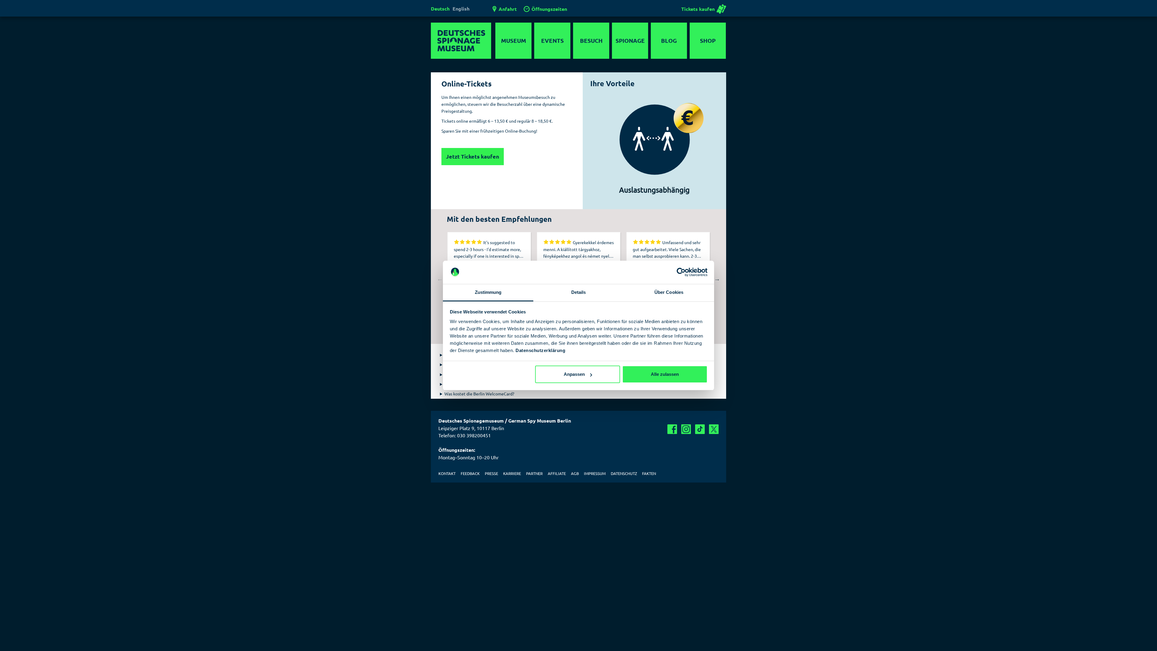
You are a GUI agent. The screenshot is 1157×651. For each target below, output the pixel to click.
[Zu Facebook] (672, 429)
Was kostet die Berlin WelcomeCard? (479, 393)
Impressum (595, 473)
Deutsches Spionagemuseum (461, 41)
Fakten (649, 473)
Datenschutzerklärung (540, 350)
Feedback (470, 473)
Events (552, 40)
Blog (669, 40)
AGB (575, 473)
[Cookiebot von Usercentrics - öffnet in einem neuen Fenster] (681, 272)
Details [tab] (578, 292)
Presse (491, 473)
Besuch (591, 40)
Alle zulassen (665, 374)
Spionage (630, 40)
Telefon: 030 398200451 (464, 435)
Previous (440, 279)
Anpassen (574, 374)
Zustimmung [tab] (488, 292)
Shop (708, 40)
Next (717, 279)
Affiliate (557, 473)
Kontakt (447, 473)
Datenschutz (624, 473)
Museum (513, 40)
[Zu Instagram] (686, 429)
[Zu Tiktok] (700, 429)
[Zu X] (714, 429)
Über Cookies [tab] (668, 292)
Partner (534, 473)
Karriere (512, 473)
